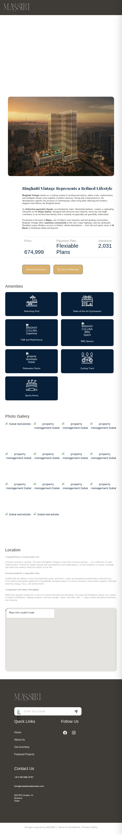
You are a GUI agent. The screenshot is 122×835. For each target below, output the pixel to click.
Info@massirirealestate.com (29, 786)
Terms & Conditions (68, 827)
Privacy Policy (89, 827)
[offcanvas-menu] (115, 8)
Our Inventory (21, 747)
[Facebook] (65, 733)
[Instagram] (74, 733)
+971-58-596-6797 (24, 777)
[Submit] (76, 711)
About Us (19, 739)
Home (17, 732)
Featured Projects (24, 754)
